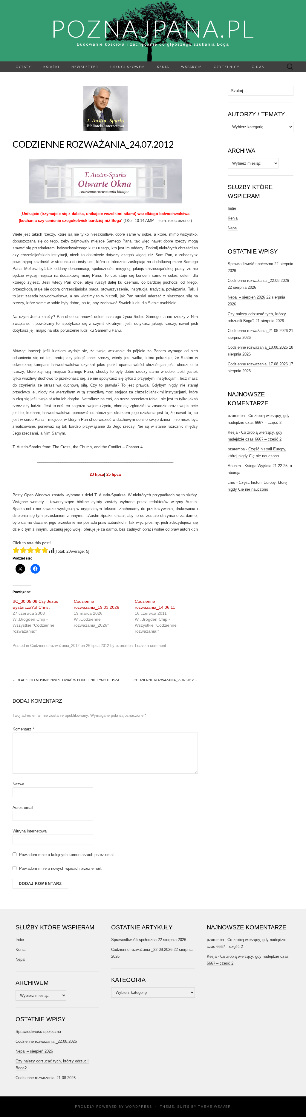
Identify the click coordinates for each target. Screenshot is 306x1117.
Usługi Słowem (127, 67)
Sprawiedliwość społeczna (250, 264)
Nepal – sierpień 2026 (246, 297)
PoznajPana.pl (153, 28)
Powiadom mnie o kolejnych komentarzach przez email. (67, 854)
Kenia (163, 67)
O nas (258, 67)
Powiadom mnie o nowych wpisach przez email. (60, 868)
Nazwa (18, 784)
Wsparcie (191, 67)
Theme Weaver (214, 1106)
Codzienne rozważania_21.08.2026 (258, 330)
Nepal (233, 228)
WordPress (139, 1106)
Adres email (23, 807)
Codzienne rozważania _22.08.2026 (258, 280)
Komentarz (23, 729)
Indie (232, 208)
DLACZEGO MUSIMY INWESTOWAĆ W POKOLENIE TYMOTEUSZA (66, 680)
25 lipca (113, 474)
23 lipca (97, 474)
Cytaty (23, 67)
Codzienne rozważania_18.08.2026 (258, 347)
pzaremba (124, 645)
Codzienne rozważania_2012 (54, 645)
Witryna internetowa (30, 831)
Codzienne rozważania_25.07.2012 (166, 680)
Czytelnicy (227, 67)
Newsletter (84, 67)
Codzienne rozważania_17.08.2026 (258, 364)
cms (231, 482)
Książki (51, 67)
